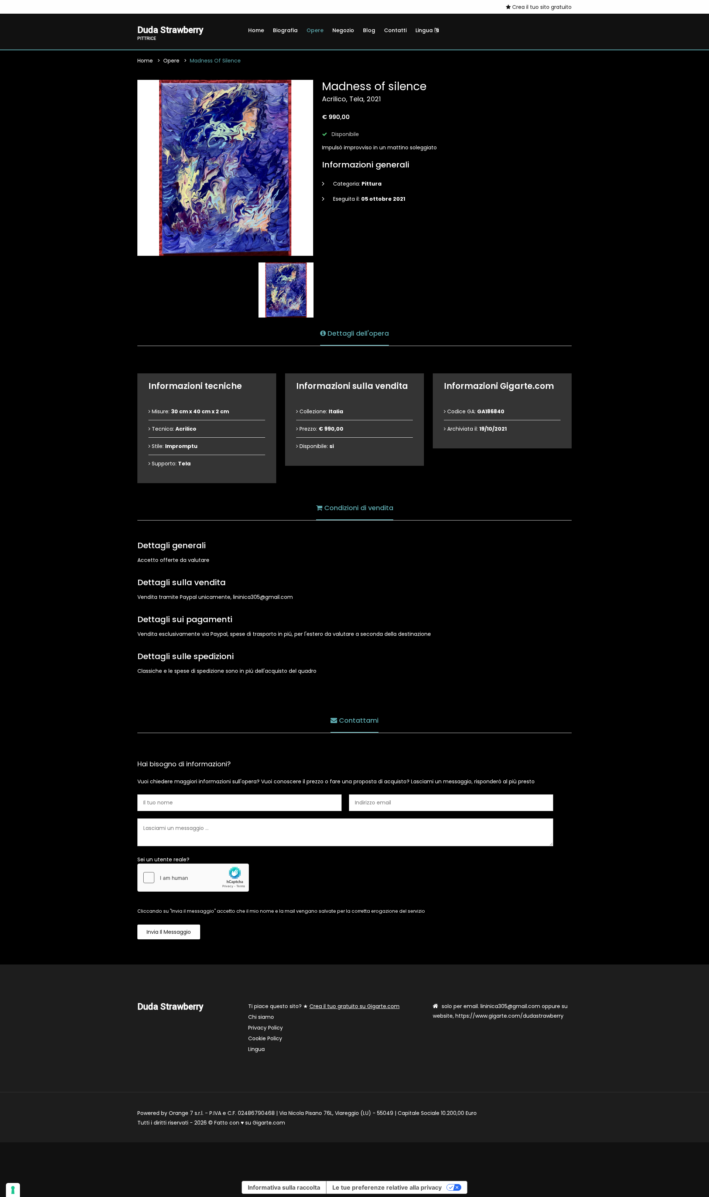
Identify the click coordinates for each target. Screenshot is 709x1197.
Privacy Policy (265, 1027)
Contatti (395, 30)
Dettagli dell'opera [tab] (357, 333)
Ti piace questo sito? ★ (324, 1006)
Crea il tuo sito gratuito (541, 7)
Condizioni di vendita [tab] (357, 507)
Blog (369, 30)
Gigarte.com (269, 1122)
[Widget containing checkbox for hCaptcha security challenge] (193, 878)
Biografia (285, 30)
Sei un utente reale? (163, 859)
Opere (314, 30)
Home (256, 30)
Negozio (343, 30)
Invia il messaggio (169, 932)
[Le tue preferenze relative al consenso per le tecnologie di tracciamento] (13, 1190)
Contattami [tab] (358, 720)
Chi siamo (261, 1017)
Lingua (424, 30)
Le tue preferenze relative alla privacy (387, 1187)
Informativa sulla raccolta (284, 1187)
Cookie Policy (265, 1038)
